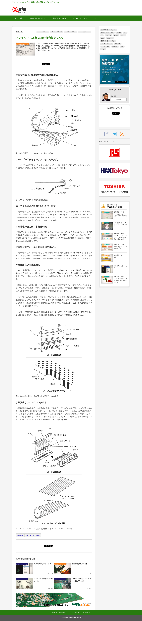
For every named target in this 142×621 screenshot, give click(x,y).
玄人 (125, 32)
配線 (122, 46)
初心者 (85, 32)
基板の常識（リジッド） (38, 18)
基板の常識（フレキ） (60, 18)
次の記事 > (36, 535)
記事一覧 (28, 535)
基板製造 (117, 44)
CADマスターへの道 (80, 18)
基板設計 (43, 32)
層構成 (116, 35)
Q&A (95, 18)
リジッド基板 (71, 32)
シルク (123, 35)
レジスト (108, 35)
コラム (103, 49)
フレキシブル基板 (56, 32)
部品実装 (110, 38)
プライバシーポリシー (73, 612)
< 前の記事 (20, 535)
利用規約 (62, 612)
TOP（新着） (19, 18)
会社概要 (54, 612)
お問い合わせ (87, 612)
